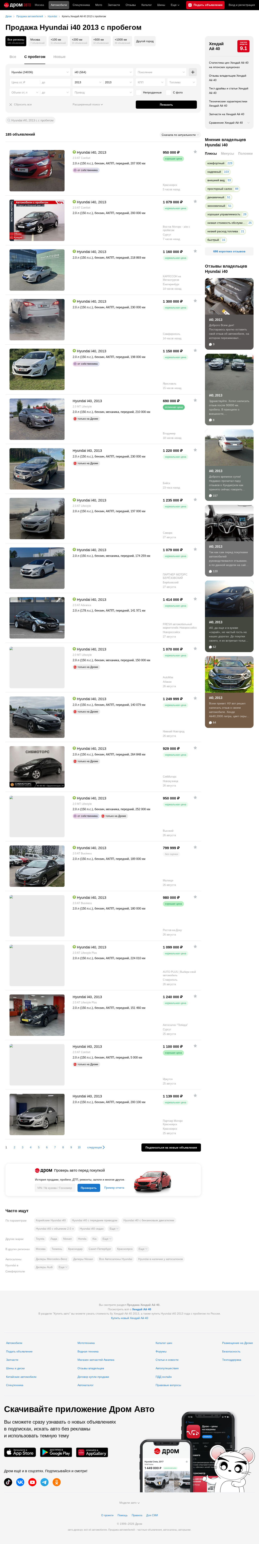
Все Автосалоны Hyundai (115, 1259)
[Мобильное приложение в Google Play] (56, 1452)
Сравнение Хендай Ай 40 (226, 122)
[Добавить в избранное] (195, 151)
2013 (78, 82)
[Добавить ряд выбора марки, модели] (193, 72)
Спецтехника (14, 1385)
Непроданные (152, 92)
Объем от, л (19, 92)
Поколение (145, 72)
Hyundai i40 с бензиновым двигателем (148, 1220)
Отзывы (131, 4)
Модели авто (128, 1502)
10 (79, 1147)
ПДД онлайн (164, 1376)
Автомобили (59, 4)
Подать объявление (19, 1351)
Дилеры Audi (44, 1267)
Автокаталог (85, 1385)
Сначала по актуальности (179, 134)
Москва (39, 4)
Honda (82, 1238)
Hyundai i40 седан (92, 1228)
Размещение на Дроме (237, 1343)
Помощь (123, 1515)
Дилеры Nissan (83, 1259)
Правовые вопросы (168, 1385)
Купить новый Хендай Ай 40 (129, 1318)
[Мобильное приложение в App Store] (20, 1452)
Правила (137, 1515)
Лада (53, 1238)
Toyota (40, 1238)
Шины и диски (15, 1368)
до (43, 92)
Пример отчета (114, 1187)
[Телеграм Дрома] (44, 1482)
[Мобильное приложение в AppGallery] (92, 1452)
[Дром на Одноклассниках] (57, 1482)
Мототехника (86, 1343)
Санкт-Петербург (100, 1248)
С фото (178, 92)
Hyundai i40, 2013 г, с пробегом (32, 120)
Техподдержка (231, 1359)
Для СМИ (152, 1515)
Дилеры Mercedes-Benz (51, 1259)
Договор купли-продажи (93, 1376)
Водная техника (88, 1351)
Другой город (145, 41)
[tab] (13, 59)
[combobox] (40, 72)
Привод (80, 92)
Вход (242, 4)
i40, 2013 (215, 319)
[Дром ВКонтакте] (20, 1482)
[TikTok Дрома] (8, 1482)
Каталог (146, 4)
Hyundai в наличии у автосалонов (160, 1259)
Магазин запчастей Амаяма (95, 1359)
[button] (114, 1229)
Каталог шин (164, 1343)
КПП (140, 82)
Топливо (174, 82)
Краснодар (75, 1248)
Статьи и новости (167, 1359)
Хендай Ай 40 (216, 46)
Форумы (161, 1351)
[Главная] (17, 5)
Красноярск (125, 1248)
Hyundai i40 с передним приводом (94, 1220)
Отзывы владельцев (90, 1368)
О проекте (107, 1515)
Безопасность (231, 1351)
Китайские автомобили (21, 1376)
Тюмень (57, 1248)
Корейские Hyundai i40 (51, 1220)
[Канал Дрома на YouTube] (32, 1482)
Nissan (67, 1238)
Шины (161, 4)
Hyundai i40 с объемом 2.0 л (55, 1228)
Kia (94, 1238)
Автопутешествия (167, 1368)
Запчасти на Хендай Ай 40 (226, 114)
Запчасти (114, 4)
